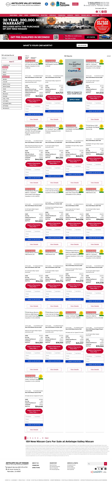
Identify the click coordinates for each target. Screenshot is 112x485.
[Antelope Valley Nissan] (23, 4)
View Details (34, 119)
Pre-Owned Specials (54, 469)
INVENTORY (53, 463)
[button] (46, 4)
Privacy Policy (22, 480)
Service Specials (71, 468)
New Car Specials (54, 468)
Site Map (28, 480)
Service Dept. (70, 466)
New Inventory (53, 465)
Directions (36, 467)
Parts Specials (70, 469)
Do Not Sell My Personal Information (40, 480)
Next (46, 438)
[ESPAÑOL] (75, 4)
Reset (11, 61)
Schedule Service (71, 465)
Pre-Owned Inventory (55, 466)
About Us (35, 463)
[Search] (20, 58)
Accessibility (14, 480)
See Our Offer (82, 45)
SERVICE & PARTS (72, 463)
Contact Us (8, 480)
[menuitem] (12, 67)
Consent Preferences (55, 480)
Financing (35, 465)
